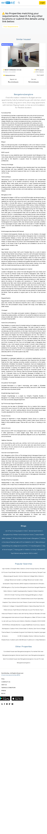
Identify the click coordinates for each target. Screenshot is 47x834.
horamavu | (36, 625)
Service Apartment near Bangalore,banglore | (30, 655)
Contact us (5, 682)
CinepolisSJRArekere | (22, 606)
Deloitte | (28, 621)
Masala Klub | (5, 640)
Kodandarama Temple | (37, 583)
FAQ (2, 679)
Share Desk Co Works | (26, 628)
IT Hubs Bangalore (35, 546)
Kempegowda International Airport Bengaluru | (17, 617)
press (3, 690)
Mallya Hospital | (38, 591)
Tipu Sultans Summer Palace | (18, 602)
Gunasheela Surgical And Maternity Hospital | (25, 632)
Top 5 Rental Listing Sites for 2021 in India (24, 553)
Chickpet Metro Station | (18, 568)
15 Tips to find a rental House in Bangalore (26, 538)
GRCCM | (7, 595)
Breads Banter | (16, 625)
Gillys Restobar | (41, 640)
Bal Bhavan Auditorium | (27, 640)
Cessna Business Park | (36, 606)
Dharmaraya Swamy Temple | (35, 568)
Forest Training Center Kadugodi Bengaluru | (25, 595)
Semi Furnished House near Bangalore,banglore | (18, 659)
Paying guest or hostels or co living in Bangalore (29, 549)
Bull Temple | (13, 636)
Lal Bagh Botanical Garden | (31, 580)
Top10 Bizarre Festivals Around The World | (26, 610)
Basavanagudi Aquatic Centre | (14, 576)
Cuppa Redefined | (27, 625)
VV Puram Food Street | (8, 572)
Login (42, 3)
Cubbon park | (14, 640)
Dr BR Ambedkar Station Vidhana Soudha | (31, 636)
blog (3, 693)
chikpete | (34, 621)
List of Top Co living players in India (16, 531)
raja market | (6, 568)
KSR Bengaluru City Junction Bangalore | (15, 587)
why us (4, 685)
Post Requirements (10, 26)
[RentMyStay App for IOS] (17, 698)
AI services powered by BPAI (10, 675)
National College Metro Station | (34, 576)
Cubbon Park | (14, 628)
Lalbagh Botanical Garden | (13, 580)
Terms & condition (8, 687)
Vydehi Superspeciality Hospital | (23, 591)
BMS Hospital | (24, 583)
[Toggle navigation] (19, 3)
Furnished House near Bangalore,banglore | (17, 651)
